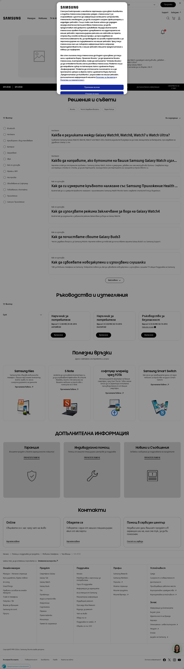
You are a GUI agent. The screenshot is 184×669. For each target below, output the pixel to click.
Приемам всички (92, 87)
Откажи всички (92, 94)
